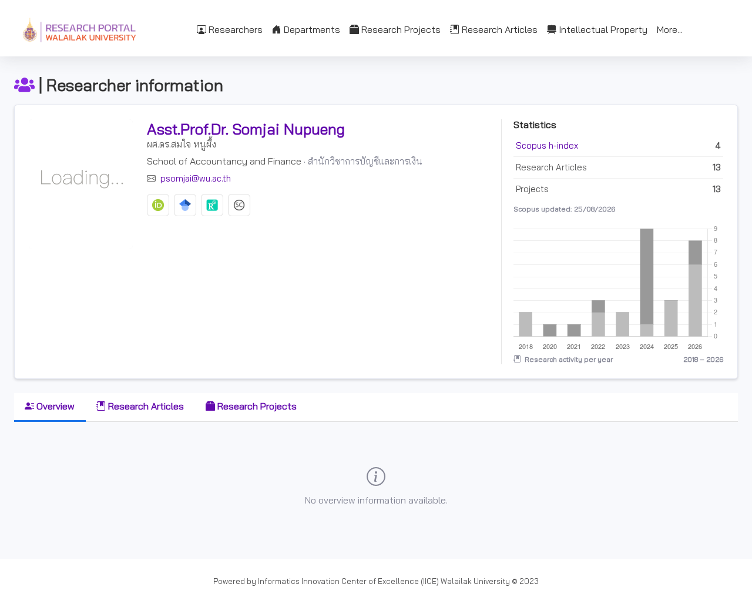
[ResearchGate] (212, 205)
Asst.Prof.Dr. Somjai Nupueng (246, 128)
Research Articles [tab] (145, 406)
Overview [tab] (54, 406)
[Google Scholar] (185, 205)
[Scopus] (239, 205)
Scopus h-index (547, 145)
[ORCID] (158, 205)
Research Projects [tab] (256, 406)
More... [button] (670, 29)
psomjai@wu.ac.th (194, 178)
